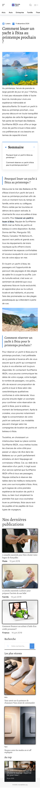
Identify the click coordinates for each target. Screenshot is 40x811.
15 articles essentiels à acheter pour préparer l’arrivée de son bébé (16, 592)
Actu (5, 697)
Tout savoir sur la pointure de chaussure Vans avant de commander (19, 701)
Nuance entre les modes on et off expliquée (17, 751)
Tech (5, 747)
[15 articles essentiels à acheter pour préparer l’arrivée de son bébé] (20, 576)
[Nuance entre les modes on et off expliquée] (20, 725)
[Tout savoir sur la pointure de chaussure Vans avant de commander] (20, 676)
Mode (4, 561)
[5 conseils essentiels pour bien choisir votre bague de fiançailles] (20, 540)
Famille (5, 597)
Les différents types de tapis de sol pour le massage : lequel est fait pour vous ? (19, 772)
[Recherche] (30, 5)
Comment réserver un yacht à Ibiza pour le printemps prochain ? (20, 163)
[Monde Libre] (16, 5)
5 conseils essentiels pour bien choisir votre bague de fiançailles (19, 556)
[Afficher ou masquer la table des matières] (29, 147)
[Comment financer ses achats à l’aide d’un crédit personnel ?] (20, 612)
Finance (5, 633)
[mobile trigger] (4, 5)
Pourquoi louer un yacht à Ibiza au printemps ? (19, 156)
